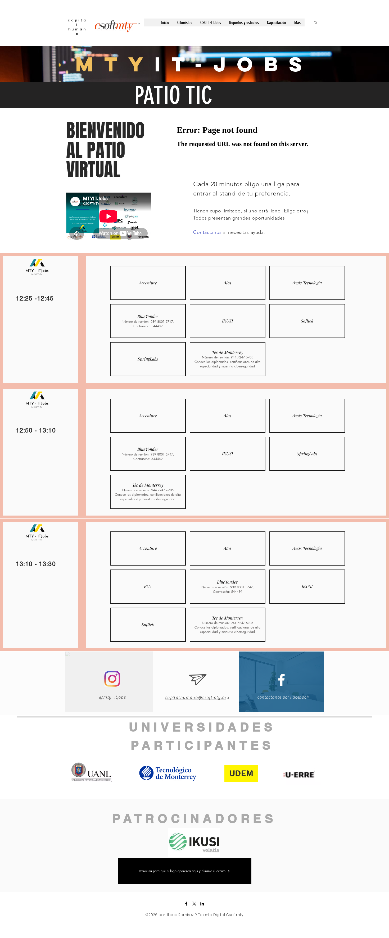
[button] (315, 22)
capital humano (77, 27)
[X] (194, 903)
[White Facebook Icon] (281, 680)
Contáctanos (207, 232)
